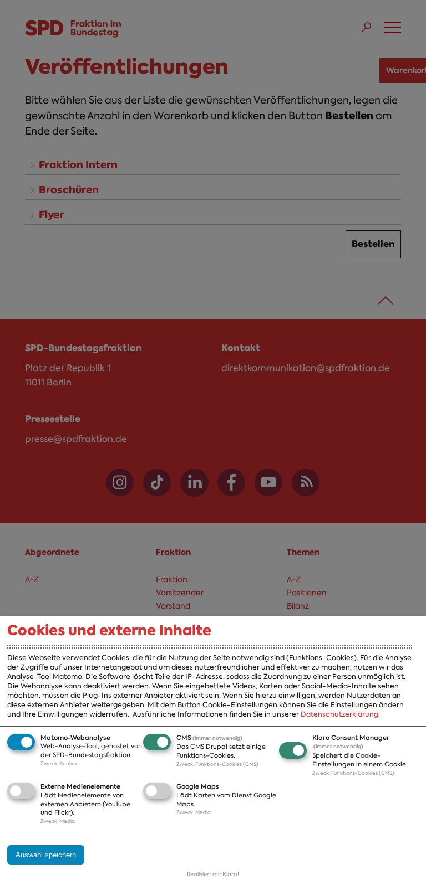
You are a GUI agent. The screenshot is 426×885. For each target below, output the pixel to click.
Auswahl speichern (46, 855)
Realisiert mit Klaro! (213, 874)
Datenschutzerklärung (339, 714)
